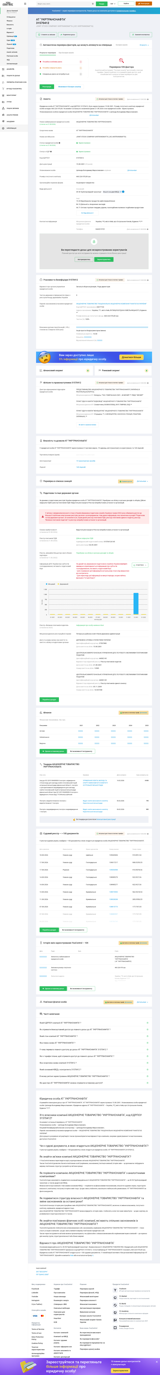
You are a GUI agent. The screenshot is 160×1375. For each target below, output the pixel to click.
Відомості (10, 32)
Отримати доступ (127, 481)
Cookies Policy (37, 1343)
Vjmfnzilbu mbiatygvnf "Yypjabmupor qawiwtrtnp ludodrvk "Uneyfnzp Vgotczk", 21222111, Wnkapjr (112, 327)
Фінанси (9, 21)
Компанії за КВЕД (61, 1336)
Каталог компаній (61, 1333)
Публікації (11, 36)
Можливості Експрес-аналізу (69, 87)
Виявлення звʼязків (87, 1312)
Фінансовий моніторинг (89, 1296)
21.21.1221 (43, 976)
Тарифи (57, 1289)
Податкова (10, 48)
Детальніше (132, 170)
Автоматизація (12, 64)
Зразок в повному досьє (54, 751)
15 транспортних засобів (85, 461)
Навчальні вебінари (62, 1308)
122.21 (99, 340)
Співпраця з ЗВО (60, 1304)
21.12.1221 (43, 957)
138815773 (113, 907)
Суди (10, 40)
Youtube (35, 1296)
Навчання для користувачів (59, 1313)
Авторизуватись (84, 259)
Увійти (126, 3)
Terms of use (36, 1333)
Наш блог (57, 1318)
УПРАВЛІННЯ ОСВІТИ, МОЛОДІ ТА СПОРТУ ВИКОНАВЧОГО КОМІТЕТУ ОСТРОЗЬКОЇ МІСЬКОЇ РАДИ (95, 783)
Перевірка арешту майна (90, 1349)
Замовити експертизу (142, 34)
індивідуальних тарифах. (126, 11)
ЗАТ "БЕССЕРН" (41, 1272)
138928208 (113, 899)
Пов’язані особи (12, 56)
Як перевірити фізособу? (89, 1339)
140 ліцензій (81, 467)
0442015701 (100, 229)
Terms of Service (38, 1329)
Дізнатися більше (131, 357)
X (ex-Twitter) (37, 1304)
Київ (71, 1255)
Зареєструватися (120, 1370)
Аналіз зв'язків (12, 52)
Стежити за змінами (48, 34)
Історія (9, 28)
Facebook (35, 1289)
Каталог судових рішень (60, 1341)
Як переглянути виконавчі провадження (90, 1334)
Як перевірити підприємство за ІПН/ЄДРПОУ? (92, 1344)
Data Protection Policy (38, 1338)
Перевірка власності (88, 1300)
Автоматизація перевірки (90, 1308)
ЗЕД (8, 60)
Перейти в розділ (49, 700)
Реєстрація (144, 3)
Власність (10, 25)
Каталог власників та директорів (62, 1352)
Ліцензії (11, 44)
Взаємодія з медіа (61, 1300)
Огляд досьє (11, 17)
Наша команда (60, 1296)
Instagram (35, 1300)
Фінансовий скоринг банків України (91, 1321)
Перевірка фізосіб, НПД (89, 1293)
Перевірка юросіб (87, 1289)
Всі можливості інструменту (81, 751)
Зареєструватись (104, 259)
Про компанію (59, 1293)
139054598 (113, 870)
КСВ (55, 1322)
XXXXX (80, 731)
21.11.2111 (43, 967)
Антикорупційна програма (38, 1355)
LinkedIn (35, 1293)
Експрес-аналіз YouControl (90, 1316)
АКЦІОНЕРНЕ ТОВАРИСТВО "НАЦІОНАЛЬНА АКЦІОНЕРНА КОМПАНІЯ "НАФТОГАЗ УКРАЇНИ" (111, 304)
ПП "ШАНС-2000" (42, 1274)
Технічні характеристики (38, 1348)
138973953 (113, 892)
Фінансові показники (88, 1304)
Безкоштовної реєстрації (106, 819)
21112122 (88, 337)
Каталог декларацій (62, 1357)
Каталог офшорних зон (63, 1347)
